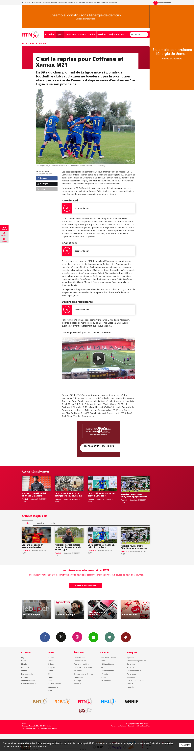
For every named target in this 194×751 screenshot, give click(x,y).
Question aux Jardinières (83, 674)
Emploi (103, 677)
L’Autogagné (78, 677)
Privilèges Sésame (93, 2)
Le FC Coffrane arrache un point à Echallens (101, 494)
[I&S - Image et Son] (85, 710)
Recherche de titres (81, 664)
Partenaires (131, 674)
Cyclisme (51, 671)
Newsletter (131, 687)
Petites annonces (107, 671)
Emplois (54, 2)
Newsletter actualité (28, 684)
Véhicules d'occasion (109, 2)
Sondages (77, 680)
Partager (44, 178)
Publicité (130, 667)
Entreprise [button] (37, 2)
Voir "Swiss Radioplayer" (36, 609)
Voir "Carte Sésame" (102, 609)
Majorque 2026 (116, 34)
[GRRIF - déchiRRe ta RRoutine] (131, 701)
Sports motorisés (54, 684)
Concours (77, 684)
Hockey (50, 661)
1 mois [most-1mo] (52, 523)
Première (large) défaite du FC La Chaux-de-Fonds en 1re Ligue (68, 547)
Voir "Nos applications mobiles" (69, 609)
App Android (126, 637)
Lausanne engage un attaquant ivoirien (32, 546)
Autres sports (53, 687)
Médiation (131, 677)
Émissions (70, 34)
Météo (103, 667)
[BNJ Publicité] (39, 701)
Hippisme (51, 677)
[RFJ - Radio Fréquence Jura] (108, 701)
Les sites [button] (26, 2)
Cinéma (103, 661)
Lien (42, 189)
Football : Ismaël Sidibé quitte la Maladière (34, 494)
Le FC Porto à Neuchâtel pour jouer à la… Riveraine (68, 494)
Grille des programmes (83, 667)
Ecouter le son (82, 208)
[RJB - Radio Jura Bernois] (62, 701)
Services (102, 34)
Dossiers (24, 677)
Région (24, 657)
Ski (49, 674)
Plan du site (52, 728)
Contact (130, 684)
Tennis (50, 680)
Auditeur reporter (28, 680)
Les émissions (79, 657)
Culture (24, 671)
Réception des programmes (137, 661)
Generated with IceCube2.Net (139, 726)
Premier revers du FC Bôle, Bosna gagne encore (134, 495)
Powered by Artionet (118, 726)
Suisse (23, 661)
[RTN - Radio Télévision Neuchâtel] (85, 701)
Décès (70, 2)
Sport (60, 34)
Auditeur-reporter (164, 2)
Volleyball (51, 667)
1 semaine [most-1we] (40, 523)
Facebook (45, 637)
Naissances (63, 2)
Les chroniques (80, 661)
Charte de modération (135, 680)
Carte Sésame (79, 2)
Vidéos (91, 34)
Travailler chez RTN (134, 671)
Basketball (51, 664)
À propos (130, 657)
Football (43, 43)
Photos (82, 34)
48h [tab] (27, 523)
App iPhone (110, 637)
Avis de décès (106, 680)
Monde (24, 664)
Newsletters (93, 637)
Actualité (50, 34)
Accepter (185, 745)
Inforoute (46, 2)
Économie (25, 667)
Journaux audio (27, 674)
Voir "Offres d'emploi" (135, 609)
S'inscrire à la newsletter (85, 585)
